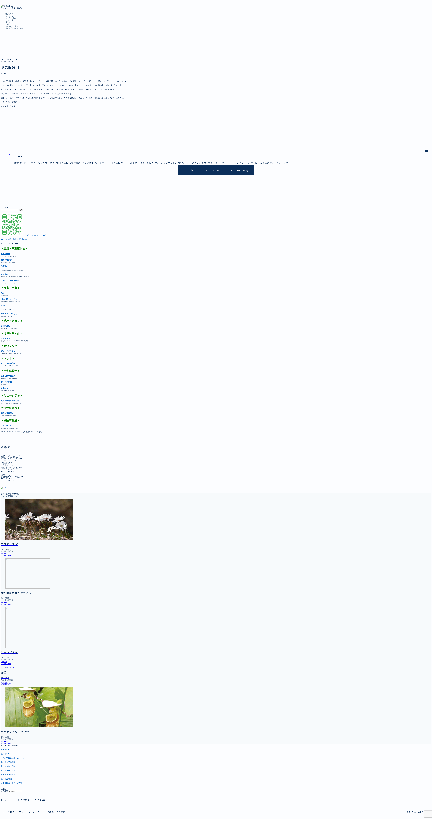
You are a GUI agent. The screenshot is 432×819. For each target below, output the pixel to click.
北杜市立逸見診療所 (9, 770)
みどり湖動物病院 (8, 363)
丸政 (2, 293)
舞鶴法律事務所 (7, 413)
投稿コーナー (10, 22)
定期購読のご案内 (11, 26)
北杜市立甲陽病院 (8, 762)
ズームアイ (9, 16)
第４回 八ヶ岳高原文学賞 (14, 28)
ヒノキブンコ (6, 338)
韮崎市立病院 (6, 779)
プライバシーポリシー (31, 812)
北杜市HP (5, 750)
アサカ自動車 (6, 382)
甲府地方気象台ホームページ (12, 758)
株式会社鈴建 (6, 260)
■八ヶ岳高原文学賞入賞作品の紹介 (15, 239)
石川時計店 (5, 326)
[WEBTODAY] (7, 6)
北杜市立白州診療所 (9, 775)
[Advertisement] (68, 123)
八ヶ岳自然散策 (10, 18)
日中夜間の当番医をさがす (11, 783)
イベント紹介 (10, 20)
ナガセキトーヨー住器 (10, 280)
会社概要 (10, 812)
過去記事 (4, 791)
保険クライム (6, 426)
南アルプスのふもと (9, 314)
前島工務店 (5, 254)
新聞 (7, 24)
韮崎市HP (5, 754)
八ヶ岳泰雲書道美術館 (10, 401)
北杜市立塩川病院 (8, 766)
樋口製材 (4, 266)
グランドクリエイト (9, 351)
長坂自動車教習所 (8, 376)
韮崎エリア (9, 14)
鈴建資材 (4, 274)
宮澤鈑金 (4, 388)
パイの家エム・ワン (9, 299)
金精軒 (3, 305)
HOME (4, 800)
